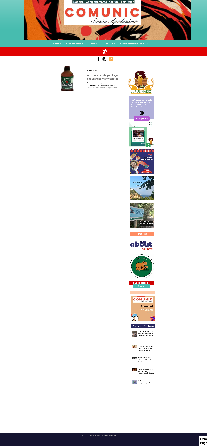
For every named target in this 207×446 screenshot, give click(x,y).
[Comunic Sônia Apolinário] (98, 59)
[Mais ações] (119, 70)
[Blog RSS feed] (111, 59)
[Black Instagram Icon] (104, 59)
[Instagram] (141, 113)
